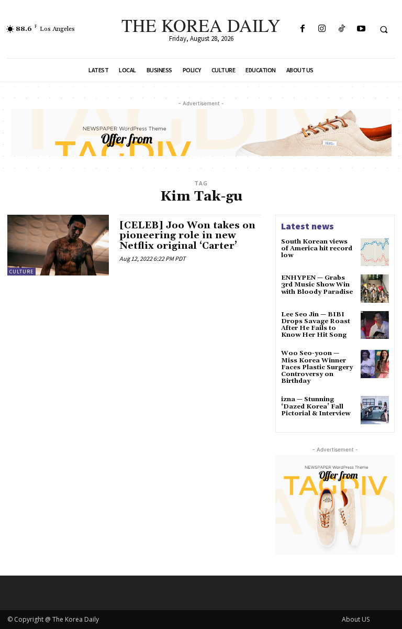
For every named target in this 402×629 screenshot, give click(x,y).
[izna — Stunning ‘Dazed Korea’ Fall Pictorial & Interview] (375, 410)
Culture (21, 271)
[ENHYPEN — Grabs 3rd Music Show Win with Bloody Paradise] (375, 288)
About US (356, 619)
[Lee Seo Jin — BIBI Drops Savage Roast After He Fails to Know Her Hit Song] (375, 325)
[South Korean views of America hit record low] (375, 252)
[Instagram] (322, 29)
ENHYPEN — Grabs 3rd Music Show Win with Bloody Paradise (317, 284)
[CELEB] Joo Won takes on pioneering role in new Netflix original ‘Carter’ (187, 235)
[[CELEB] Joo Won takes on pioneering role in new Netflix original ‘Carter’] (58, 245)
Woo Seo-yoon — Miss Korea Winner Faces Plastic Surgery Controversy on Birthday (317, 367)
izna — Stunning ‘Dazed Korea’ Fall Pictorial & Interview (315, 406)
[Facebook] (303, 29)
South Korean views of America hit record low (316, 248)
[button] (384, 29)
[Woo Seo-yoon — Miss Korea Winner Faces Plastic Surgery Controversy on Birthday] (375, 364)
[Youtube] (361, 29)
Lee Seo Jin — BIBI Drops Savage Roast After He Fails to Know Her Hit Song (315, 325)
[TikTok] (341, 29)
